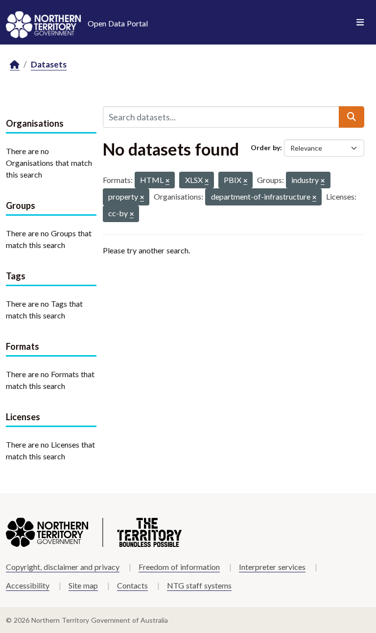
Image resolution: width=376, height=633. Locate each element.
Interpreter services (272, 566)
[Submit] (351, 117)
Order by (265, 147)
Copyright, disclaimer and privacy (62, 566)
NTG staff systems (199, 585)
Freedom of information (179, 566)
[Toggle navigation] (360, 22)
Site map (83, 585)
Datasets (49, 64)
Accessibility (27, 585)
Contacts (132, 585)
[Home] (15, 64)
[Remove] (167, 181)
